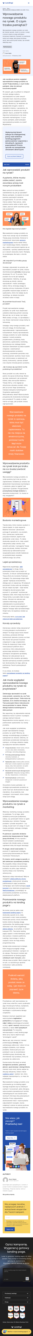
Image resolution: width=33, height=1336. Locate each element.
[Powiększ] (28, 213)
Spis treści (6, 164)
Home (4, 8)
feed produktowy (9, 890)
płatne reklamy (8, 929)
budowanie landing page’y (12, 912)
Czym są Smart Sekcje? (14, 156)
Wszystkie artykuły (8, 1194)
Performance (7, 47)
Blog (8, 8)
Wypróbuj (10, 1138)
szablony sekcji (8, 1074)
